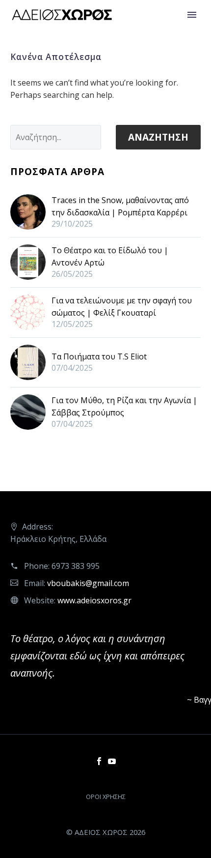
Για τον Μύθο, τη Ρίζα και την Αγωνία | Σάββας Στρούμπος (124, 406)
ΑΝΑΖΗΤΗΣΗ (158, 137)
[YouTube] (112, 761)
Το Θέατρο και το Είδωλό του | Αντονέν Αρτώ (110, 256)
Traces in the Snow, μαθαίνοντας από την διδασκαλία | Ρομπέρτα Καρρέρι (120, 206)
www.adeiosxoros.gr (94, 600)
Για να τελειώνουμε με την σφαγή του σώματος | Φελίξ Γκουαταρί (122, 306)
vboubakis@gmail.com (88, 583)
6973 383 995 (76, 566)
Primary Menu (192, 14)
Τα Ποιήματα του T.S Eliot (99, 356)
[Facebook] (99, 761)
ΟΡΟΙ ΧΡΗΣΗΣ (106, 797)
